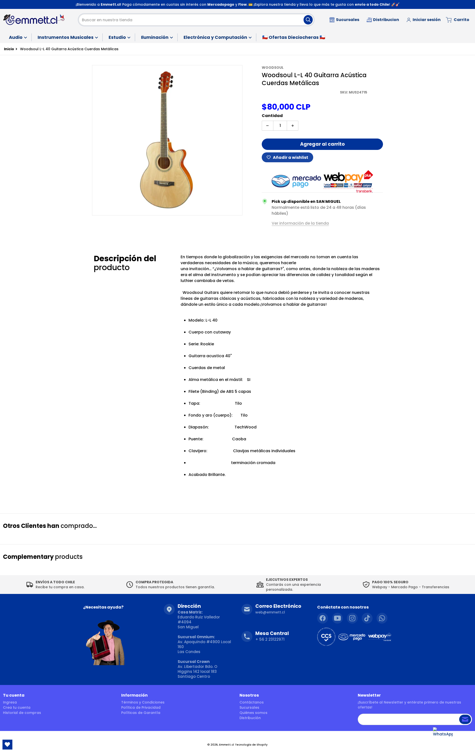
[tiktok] (367, 618)
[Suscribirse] (465, 719)
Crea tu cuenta (16, 707)
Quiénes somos (253, 712)
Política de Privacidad (141, 707)
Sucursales (249, 707)
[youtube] (337, 618)
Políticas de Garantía (140, 712)
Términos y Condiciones (143, 702)
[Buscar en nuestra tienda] (308, 19)
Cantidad (272, 115)
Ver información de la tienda (300, 223)
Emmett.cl (226, 745)
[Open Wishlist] (7, 745)
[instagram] (352, 618)
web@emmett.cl (270, 612)
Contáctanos (251, 702)
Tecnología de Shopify (251, 745)
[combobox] (196, 19)
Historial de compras (22, 712)
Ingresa (10, 702)
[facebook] (322, 618)
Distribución (250, 717)
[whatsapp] (382, 618)
